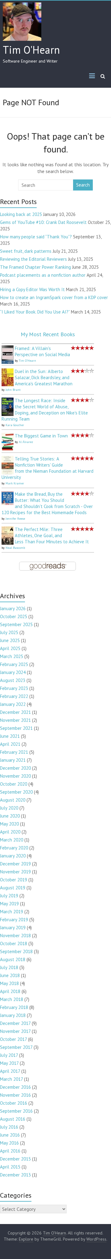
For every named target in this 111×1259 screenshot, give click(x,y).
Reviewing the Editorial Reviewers (33, 259)
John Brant (13, 390)
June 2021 (10, 736)
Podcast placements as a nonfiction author (42, 275)
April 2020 (10, 832)
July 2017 (9, 1055)
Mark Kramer (15, 483)
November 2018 (15, 935)
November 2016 (15, 1095)
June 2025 (10, 640)
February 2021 (14, 752)
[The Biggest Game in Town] (8, 436)
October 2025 (13, 616)
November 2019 (15, 872)
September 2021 (16, 728)
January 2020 (13, 856)
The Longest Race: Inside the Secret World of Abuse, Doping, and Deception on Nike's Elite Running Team (45, 410)
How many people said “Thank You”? (36, 237)
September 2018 (16, 951)
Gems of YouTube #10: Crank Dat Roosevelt (43, 222)
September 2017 (16, 1047)
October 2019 (13, 880)
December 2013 (15, 1175)
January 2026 (13, 608)
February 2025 (14, 664)
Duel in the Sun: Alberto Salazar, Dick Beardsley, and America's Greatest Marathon (43, 377)
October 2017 (13, 1039)
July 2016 (9, 1127)
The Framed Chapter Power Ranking (35, 267)
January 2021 (13, 760)
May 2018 (9, 983)
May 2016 (9, 1143)
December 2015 (15, 1159)
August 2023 (12, 680)
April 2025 (10, 648)
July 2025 (9, 632)
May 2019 (9, 904)
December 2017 (15, 1023)
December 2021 (15, 712)
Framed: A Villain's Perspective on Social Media (42, 351)
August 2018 (12, 959)
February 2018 (14, 1007)
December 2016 (15, 1087)
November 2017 (15, 1031)
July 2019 (9, 896)
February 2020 (14, 848)
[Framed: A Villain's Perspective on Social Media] (8, 348)
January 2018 (13, 1015)
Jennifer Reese (15, 519)
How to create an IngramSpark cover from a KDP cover (54, 297)
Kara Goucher (15, 425)
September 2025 (16, 624)
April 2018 (10, 991)
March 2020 (11, 840)
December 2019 (15, 864)
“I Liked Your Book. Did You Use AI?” (35, 312)
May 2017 (9, 1063)
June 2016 (10, 1135)
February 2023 (14, 688)
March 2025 (11, 656)
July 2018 (9, 967)
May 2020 (9, 824)
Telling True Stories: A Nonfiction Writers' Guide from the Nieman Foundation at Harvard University (47, 468)
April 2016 (10, 1151)
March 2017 (11, 1079)
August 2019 (12, 888)
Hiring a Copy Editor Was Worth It (32, 289)
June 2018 (10, 975)
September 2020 (16, 792)
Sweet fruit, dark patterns (25, 251)
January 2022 (13, 704)
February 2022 (14, 696)
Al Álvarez (26, 442)
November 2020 (15, 776)
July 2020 (9, 808)
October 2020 (13, 784)
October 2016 (13, 1103)
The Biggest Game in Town (41, 436)
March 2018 (11, 999)
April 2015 (10, 1167)
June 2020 (10, 816)
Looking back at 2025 (21, 214)
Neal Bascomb (15, 548)
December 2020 (15, 768)
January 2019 (13, 927)
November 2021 (15, 720)
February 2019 (14, 919)
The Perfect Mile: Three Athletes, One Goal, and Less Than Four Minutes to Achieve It (52, 535)
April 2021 (10, 744)
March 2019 (11, 911)
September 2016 (16, 1111)
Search (83, 185)
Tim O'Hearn (31, 49)
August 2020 (12, 800)
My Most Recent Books (48, 334)
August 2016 (12, 1119)
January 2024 (13, 672)
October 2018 (13, 943)
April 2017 (10, 1071)
